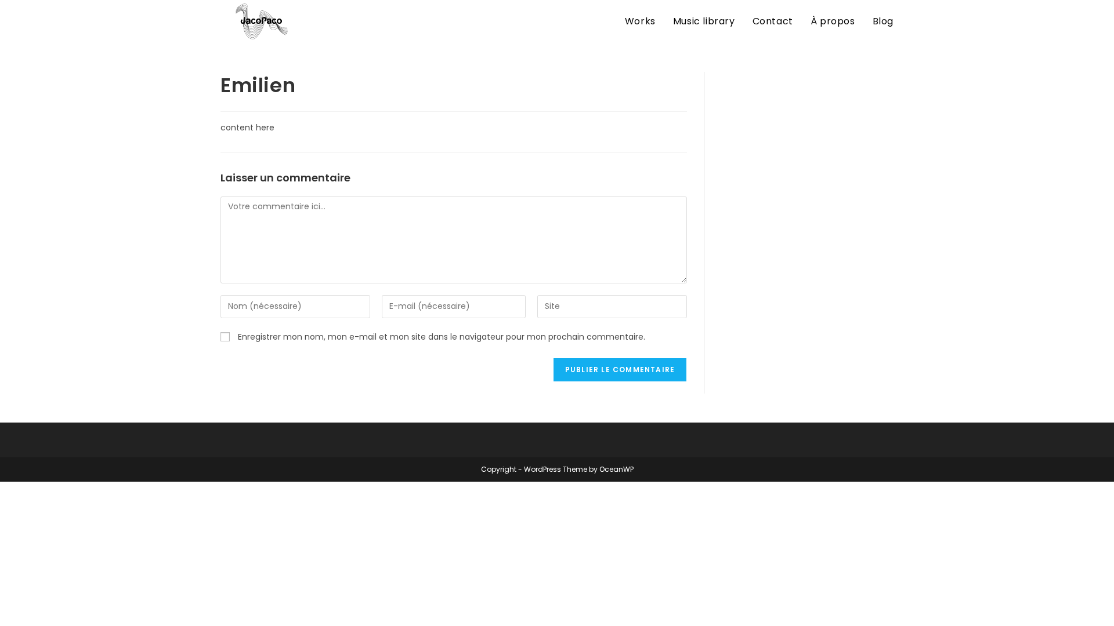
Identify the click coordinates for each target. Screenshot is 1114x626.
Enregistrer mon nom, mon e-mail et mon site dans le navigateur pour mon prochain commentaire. (441, 337)
